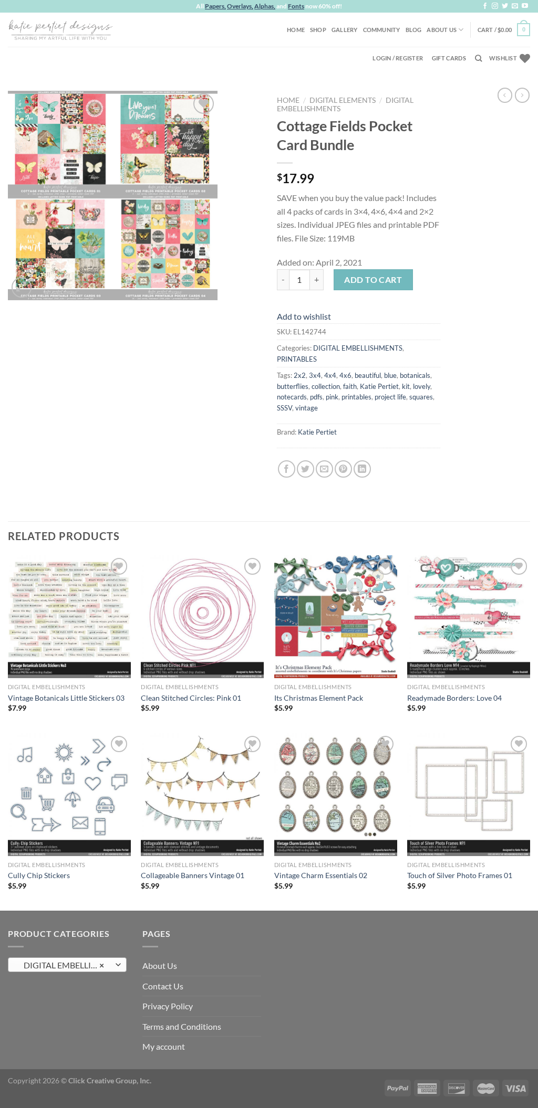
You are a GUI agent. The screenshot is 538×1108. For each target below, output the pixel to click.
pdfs (316, 397)
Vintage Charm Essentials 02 (320, 875)
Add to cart (373, 279)
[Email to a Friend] (324, 469)
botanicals (415, 375)
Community (381, 29)
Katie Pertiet (379, 386)
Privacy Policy (167, 1006)
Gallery (345, 29)
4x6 (345, 375)
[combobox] (67, 964)
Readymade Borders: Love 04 (454, 697)
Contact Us (162, 986)
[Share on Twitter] (305, 469)
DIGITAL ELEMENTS (342, 100)
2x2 (300, 375)
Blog (414, 29)
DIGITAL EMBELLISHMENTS (357, 348)
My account (163, 1046)
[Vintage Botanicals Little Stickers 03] (69, 616)
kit (406, 386)
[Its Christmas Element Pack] (335, 616)
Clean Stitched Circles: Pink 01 (191, 697)
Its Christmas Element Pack (318, 697)
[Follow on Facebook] (485, 6)
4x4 (330, 375)
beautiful (368, 375)
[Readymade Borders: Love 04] (468, 616)
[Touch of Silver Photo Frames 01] (468, 794)
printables (356, 397)
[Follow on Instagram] (495, 6)
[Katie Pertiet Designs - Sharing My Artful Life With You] (60, 29)
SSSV (284, 408)
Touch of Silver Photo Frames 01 (459, 875)
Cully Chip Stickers (39, 875)
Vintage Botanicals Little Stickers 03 (66, 697)
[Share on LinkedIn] (362, 469)
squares (421, 397)
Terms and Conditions (181, 1026)
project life (390, 397)
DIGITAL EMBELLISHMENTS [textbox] (67, 965)
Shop (318, 29)
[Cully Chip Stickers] (69, 794)
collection (326, 386)
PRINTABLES (297, 359)
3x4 (315, 375)
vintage (306, 408)
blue (390, 375)
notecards (292, 397)
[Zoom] (22, 287)
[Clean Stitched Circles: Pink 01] (202, 616)
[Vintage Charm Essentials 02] (335, 794)
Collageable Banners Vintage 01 (192, 875)
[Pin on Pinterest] (343, 469)
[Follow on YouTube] (525, 6)
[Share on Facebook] (286, 469)
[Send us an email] (515, 6)
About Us (442, 29)
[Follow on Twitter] (505, 6)
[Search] (478, 58)
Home (296, 29)
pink (332, 397)
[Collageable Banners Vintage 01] (202, 794)
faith (350, 386)
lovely (421, 386)
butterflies (292, 386)
